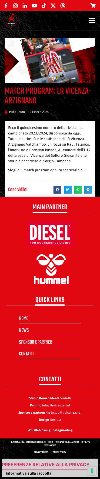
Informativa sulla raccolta (28, 473)
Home (23, 319)
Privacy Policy (41, 452)
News (24, 330)
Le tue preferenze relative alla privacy (46, 464)
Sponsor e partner (35, 342)
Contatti (26, 354)
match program (36, 170)
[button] (57, 190)
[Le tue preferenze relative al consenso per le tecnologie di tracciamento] (91, 470)
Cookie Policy (59, 452)
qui (83, 170)
